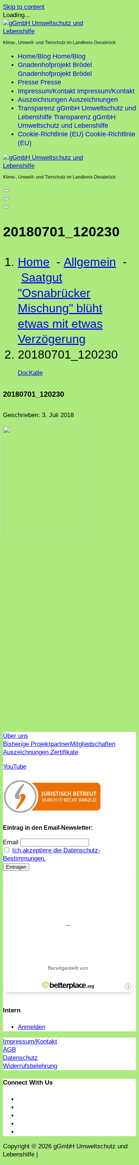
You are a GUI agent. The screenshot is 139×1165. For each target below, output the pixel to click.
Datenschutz (20, 1057)
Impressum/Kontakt (30, 1041)
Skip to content (23, 6)
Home (34, 262)
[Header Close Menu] (6, 199)
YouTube (14, 766)
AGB (9, 1049)
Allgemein (90, 262)
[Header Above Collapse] (6, 207)
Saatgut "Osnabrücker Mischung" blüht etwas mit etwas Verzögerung (60, 308)
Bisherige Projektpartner (36, 744)
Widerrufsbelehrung (30, 1065)
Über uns (15, 735)
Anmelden (31, 1027)
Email (11, 842)
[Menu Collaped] (6, 191)
